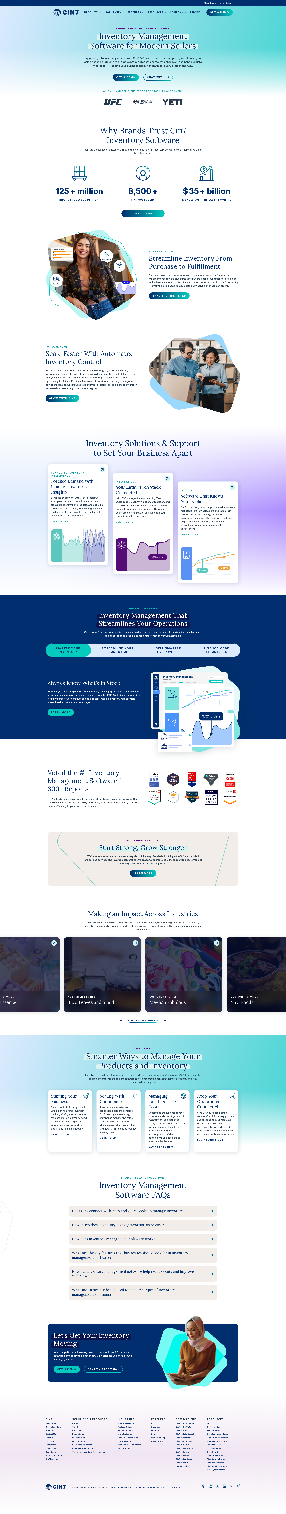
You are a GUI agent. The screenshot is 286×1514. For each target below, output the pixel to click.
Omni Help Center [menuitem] (215, 1455)
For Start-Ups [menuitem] (78, 1438)
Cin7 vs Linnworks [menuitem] (184, 1448)
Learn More (59, 521)
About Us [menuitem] (50, 1430)
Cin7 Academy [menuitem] (214, 1448)
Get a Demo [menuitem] (51, 1423)
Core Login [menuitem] (210, 3)
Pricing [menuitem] (75, 1423)
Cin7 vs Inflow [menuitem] (182, 1452)
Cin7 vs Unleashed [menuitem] (184, 1441)
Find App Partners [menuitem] (215, 1463)
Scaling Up (108, 1138)
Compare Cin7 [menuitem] (182, 1466)
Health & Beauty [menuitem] (125, 1430)
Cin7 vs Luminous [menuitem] (184, 1459)
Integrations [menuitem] (78, 1434)
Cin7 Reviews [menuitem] (52, 1459)
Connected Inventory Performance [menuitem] (88, 1452)
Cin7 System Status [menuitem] (216, 1470)
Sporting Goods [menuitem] (125, 1441)
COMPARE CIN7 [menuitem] (186, 1419)
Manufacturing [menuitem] (125, 1434)
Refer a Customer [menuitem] (54, 1455)
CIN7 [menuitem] (49, 1419)
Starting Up (60, 1134)
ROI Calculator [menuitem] (214, 1430)
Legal (112, 1487)
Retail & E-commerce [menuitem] (128, 1438)
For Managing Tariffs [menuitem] (82, 1445)
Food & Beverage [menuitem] (126, 1423)
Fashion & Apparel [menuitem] (126, 1427)
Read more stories (143, 1020)
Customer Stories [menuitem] (215, 1427)
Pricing (195, 12)
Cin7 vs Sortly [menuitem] (182, 1445)
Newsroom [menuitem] (51, 1445)
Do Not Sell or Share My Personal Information (157, 1487)
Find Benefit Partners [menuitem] (217, 1466)
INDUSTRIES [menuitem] (126, 1419)
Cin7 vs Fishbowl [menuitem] (183, 1438)
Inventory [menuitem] (155, 1427)
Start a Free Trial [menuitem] (53, 1427)
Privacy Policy (125, 1487)
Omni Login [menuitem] (226, 3)
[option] (113, 102)
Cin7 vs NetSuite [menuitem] (183, 1427)
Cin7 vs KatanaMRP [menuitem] (185, 1423)
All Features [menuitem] (157, 1441)
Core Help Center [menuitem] (215, 1452)
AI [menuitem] (152, 1423)
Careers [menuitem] (49, 1438)
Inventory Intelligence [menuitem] (82, 1448)
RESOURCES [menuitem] (215, 1419)
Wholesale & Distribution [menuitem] (129, 1445)
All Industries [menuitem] (124, 1448)
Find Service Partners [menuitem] (217, 1459)
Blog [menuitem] (209, 1423)
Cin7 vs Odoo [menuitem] (182, 1430)
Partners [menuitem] (50, 1441)
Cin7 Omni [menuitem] (77, 1430)
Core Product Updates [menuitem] (217, 1434)
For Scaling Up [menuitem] (79, 1441)
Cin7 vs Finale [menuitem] (182, 1455)
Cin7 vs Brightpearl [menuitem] (185, 1434)
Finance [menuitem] (155, 1430)
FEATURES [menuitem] (158, 1419)
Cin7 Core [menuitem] (77, 1427)
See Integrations (210, 1140)
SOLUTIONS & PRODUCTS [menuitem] (90, 1419)
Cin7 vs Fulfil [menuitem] (182, 1463)
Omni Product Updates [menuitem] (217, 1438)
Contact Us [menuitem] (51, 1434)
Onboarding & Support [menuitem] (217, 1441)
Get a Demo (125, 77)
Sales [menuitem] (153, 1434)
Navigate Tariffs (161, 1147)
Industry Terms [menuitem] (214, 1445)
